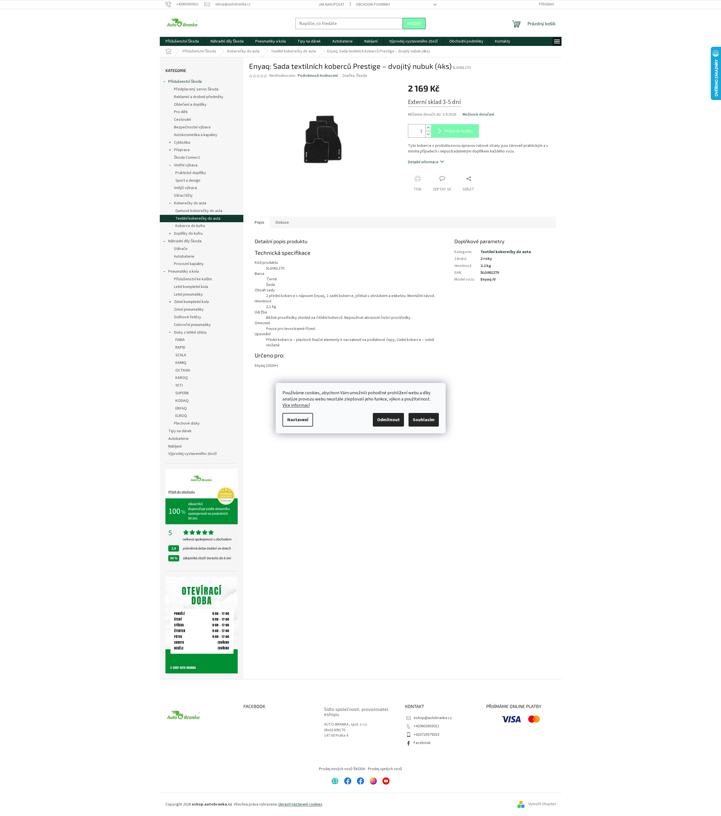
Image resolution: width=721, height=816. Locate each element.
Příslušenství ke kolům (193, 279)
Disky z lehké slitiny (190, 332)
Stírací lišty (183, 195)
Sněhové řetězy (187, 317)
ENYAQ (181, 408)
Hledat (414, 23)
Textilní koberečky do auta (197, 218)
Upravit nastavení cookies (300, 804)
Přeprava (182, 150)
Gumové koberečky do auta (198, 211)
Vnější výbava (185, 188)
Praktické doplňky (190, 173)
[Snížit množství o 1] (428, 134)
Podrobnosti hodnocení (318, 76)
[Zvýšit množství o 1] (428, 127)
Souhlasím (424, 420)
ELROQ (181, 416)
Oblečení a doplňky (190, 104)
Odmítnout (388, 420)
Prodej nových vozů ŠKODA (342, 769)
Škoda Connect (187, 157)
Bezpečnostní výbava (192, 127)
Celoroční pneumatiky (192, 325)
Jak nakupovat (331, 4)
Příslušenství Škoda (185, 81)
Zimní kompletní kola (191, 302)
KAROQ (181, 378)
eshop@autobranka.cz (433, 718)
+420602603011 (426, 726)
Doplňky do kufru (188, 233)
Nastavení (297, 420)
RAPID (180, 347)
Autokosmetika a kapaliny (195, 135)
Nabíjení (175, 446)
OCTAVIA (182, 370)
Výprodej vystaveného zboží (192, 454)
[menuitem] (182, 41)
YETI (179, 385)
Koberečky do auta (190, 203)
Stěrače (181, 249)
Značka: (354, 76)
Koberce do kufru (190, 226)
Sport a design (187, 180)
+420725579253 (426, 734)
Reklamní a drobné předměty (198, 97)
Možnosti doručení (478, 114)
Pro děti (181, 112)
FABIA (180, 340)
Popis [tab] (259, 222)
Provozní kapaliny (189, 264)
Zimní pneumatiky (189, 309)
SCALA (180, 355)
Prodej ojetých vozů (385, 769)
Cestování (182, 119)
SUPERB (182, 393)
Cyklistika (182, 142)
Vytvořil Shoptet (542, 804)
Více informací (296, 405)
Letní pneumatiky (188, 294)
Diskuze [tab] (282, 222)
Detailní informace (423, 162)
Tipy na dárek (180, 431)
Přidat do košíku (458, 130)
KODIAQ (182, 401)
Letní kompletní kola (191, 287)
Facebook (422, 743)
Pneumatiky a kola (183, 271)
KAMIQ (180, 363)
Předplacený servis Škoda (196, 89)
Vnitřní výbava (185, 165)
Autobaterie (184, 256)
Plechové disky (187, 423)
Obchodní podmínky (373, 4)
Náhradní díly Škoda (184, 241)
